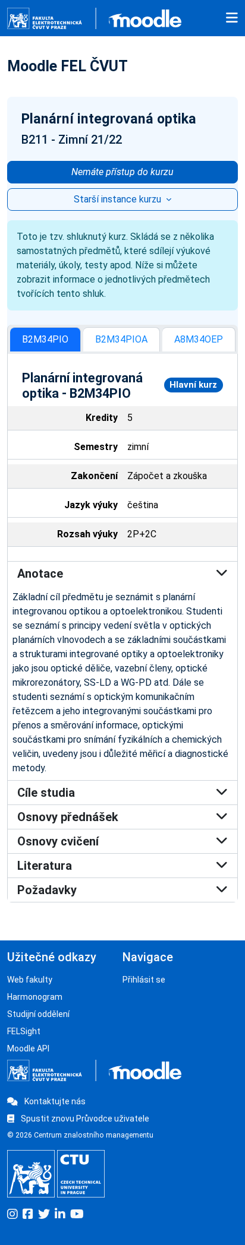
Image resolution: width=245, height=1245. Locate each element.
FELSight (23, 1031)
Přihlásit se (143, 979)
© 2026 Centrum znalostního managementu (80, 1135)
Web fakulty (29, 979)
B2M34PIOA (121, 339)
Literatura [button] (44, 865)
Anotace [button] (40, 573)
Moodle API (28, 1048)
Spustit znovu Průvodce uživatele (84, 1118)
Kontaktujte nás (54, 1101)
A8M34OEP (198, 339)
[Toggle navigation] (232, 18)
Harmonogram (34, 997)
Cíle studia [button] (46, 792)
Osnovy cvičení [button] (58, 841)
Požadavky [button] (47, 890)
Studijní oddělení (38, 1014)
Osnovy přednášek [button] (67, 817)
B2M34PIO (45, 339)
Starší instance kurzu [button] (119, 199)
